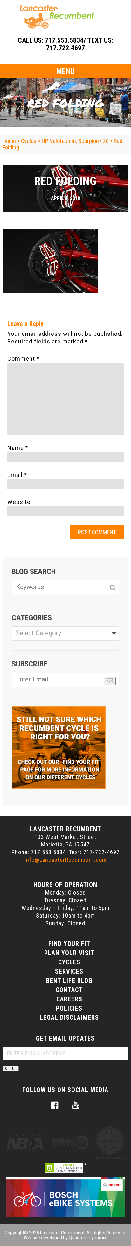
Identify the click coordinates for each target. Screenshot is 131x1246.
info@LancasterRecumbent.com (65, 859)
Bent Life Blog (69, 980)
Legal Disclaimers (69, 1017)
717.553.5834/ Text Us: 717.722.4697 (79, 44)
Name (17, 447)
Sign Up (10, 1068)
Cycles (69, 962)
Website (19, 502)
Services (69, 971)
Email (17, 475)
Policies (69, 1008)
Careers (69, 999)
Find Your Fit (69, 943)
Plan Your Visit (69, 953)
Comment (23, 358)
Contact (69, 990)
